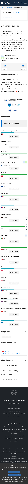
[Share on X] (26, 222)
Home (2, 7)
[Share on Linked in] (26, 224)
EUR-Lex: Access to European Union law (14, 427)
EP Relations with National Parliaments (14, 458)
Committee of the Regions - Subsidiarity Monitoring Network (14, 461)
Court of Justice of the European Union (14, 411)
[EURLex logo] (14, 105)
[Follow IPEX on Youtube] (15, 393)
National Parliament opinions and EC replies (14, 436)
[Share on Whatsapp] (26, 227)
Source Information (9, 75)
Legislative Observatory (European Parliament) (14, 429)
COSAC (14, 456)
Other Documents (8, 343)
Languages (5, 332)
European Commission (14, 408)
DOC (6, 337)
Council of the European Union (14, 406)
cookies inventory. (19, 481)
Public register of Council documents (14, 438)
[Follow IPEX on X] (12, 393)
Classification (7, 360)
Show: (5, 123)
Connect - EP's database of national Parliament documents (14, 432)
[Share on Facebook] (26, 219)
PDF (9, 337)
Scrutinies (5, 117)
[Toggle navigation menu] (25, 2)
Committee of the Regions (14, 416)
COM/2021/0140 (7, 17)
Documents (9, 7)
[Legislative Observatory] (14, 100)
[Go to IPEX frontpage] (5, 3)
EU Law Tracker (14, 441)
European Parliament (14, 403)
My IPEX (20, 3)
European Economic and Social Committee (14, 413)
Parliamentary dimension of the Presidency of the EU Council (14, 452)
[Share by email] (26, 229)
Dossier (13, 13)
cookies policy (8, 481)
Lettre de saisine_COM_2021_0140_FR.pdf (11, 352)
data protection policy (19, 479)
